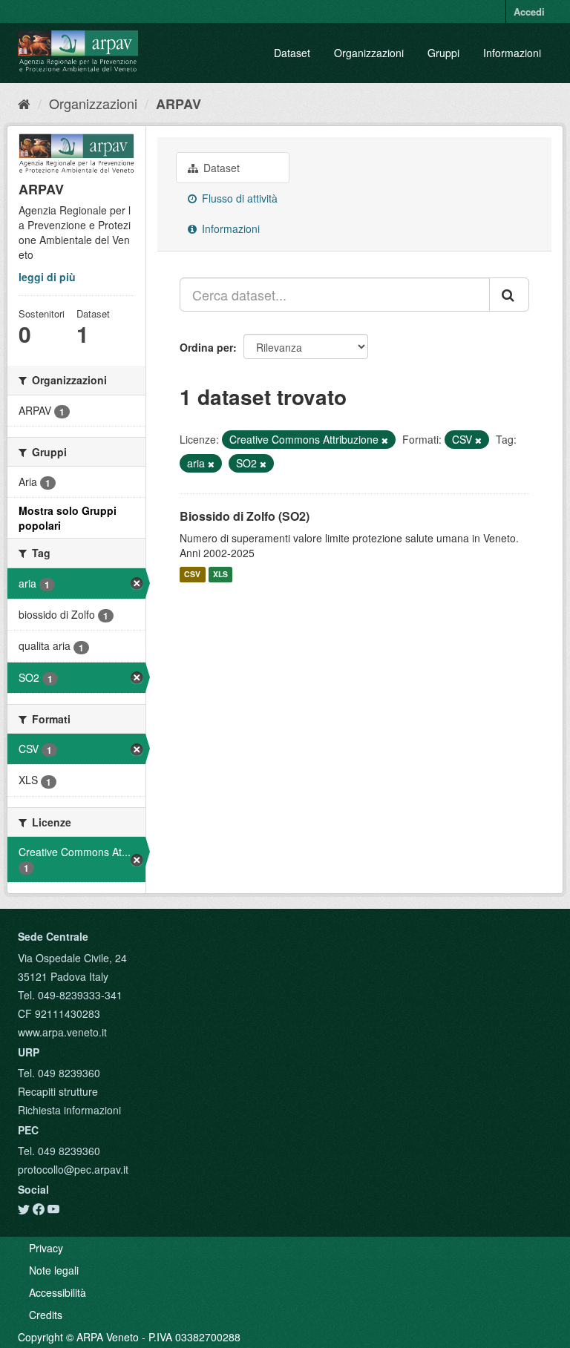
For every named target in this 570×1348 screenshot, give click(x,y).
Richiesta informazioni (69, 1109)
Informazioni (512, 52)
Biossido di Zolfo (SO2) (244, 516)
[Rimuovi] (384, 440)
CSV (192, 574)
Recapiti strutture (58, 1091)
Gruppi (443, 52)
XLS (220, 574)
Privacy (46, 1247)
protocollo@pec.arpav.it (73, 1169)
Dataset (292, 52)
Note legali (54, 1270)
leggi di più (47, 276)
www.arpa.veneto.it (62, 1032)
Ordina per (206, 347)
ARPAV (178, 104)
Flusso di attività (238, 198)
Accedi (529, 11)
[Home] (24, 103)
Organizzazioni (369, 52)
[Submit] (509, 294)
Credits (45, 1314)
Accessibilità (57, 1292)
